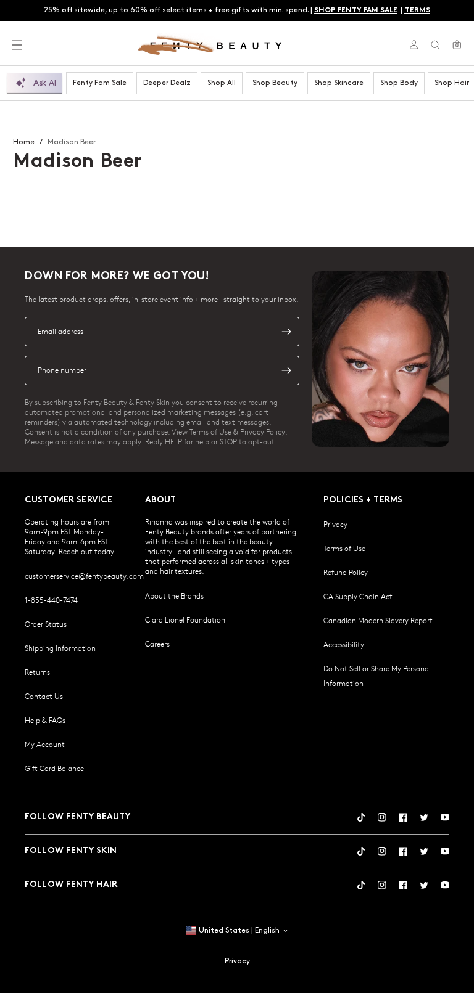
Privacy (335, 524)
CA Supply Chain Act (358, 596)
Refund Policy (345, 572)
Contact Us (44, 696)
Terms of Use (344, 548)
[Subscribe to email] (286, 331)
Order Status (46, 624)
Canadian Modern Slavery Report (378, 620)
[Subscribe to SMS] (286, 370)
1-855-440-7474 (51, 600)
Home (24, 142)
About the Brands (174, 595)
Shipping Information (60, 648)
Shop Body (399, 83)
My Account (45, 744)
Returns (37, 672)
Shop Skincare (339, 83)
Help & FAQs (45, 720)
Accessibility (343, 644)
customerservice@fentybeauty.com (84, 576)
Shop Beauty (274, 83)
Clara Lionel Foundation (185, 619)
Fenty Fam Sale (100, 83)
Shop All (221, 83)
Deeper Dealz (167, 83)
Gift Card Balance (54, 768)
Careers (157, 643)
